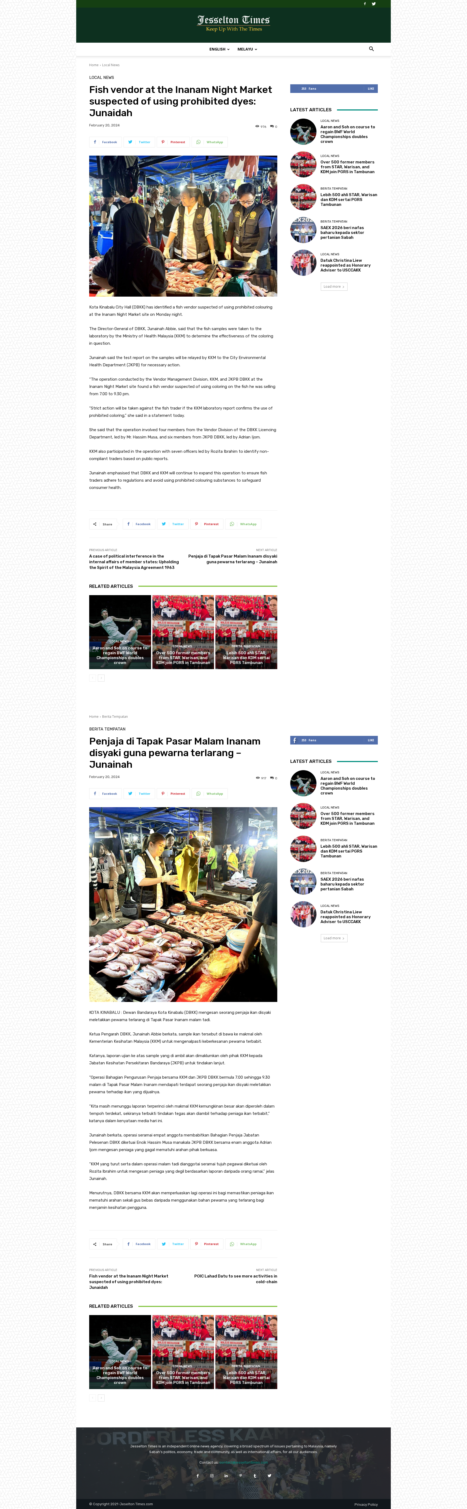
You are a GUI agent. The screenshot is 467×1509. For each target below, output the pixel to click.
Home (94, 65)
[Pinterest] (240, 1475)
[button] (371, 49)
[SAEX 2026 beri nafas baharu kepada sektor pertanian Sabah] (303, 230)
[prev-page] (92, 678)
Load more (332, 286)
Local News (110, 65)
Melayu (245, 49)
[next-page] (101, 678)
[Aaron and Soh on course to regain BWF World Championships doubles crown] (120, 632)
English (217, 49)
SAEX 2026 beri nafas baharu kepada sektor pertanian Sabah (342, 232)
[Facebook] (365, 4)
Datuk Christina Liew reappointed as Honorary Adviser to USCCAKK (346, 265)
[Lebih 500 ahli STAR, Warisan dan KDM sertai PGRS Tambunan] (246, 632)
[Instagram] (212, 1475)
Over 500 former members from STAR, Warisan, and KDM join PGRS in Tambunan (183, 657)
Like (371, 88)
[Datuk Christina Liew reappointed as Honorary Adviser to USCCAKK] (303, 263)
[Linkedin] (226, 1475)
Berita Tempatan (246, 646)
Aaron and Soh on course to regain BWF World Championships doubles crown (120, 655)
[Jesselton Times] (233, 25)
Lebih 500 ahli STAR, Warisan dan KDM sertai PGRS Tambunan (246, 657)
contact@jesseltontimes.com (243, 1462)
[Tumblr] (255, 1475)
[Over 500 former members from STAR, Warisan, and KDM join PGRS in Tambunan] (183, 632)
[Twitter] (374, 4)
